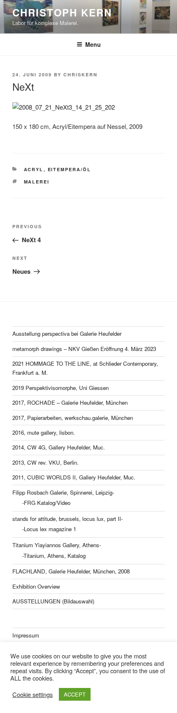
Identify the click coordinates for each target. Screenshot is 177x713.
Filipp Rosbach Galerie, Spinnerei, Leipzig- (63, 492)
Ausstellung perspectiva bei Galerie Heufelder (66, 333)
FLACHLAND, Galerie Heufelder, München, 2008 (71, 571)
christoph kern (62, 12)
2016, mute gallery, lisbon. (43, 432)
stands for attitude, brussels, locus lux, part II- (67, 519)
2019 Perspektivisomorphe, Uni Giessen (60, 388)
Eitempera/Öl (69, 169)
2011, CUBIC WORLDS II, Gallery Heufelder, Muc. (73, 477)
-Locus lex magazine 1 (49, 529)
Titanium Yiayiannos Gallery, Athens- (56, 545)
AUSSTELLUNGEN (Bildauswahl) (53, 601)
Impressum (25, 635)
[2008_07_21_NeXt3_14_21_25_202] (88, 107)
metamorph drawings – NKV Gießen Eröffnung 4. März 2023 (84, 349)
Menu (93, 44)
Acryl (34, 169)
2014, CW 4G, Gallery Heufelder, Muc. (58, 447)
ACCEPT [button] (75, 694)
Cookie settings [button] (32, 694)
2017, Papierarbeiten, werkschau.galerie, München (72, 418)
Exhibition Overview (36, 586)
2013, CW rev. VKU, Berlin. (45, 462)
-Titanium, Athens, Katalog (54, 555)
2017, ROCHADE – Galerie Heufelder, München (70, 402)
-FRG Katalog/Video (46, 503)
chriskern (80, 74)
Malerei (37, 182)
